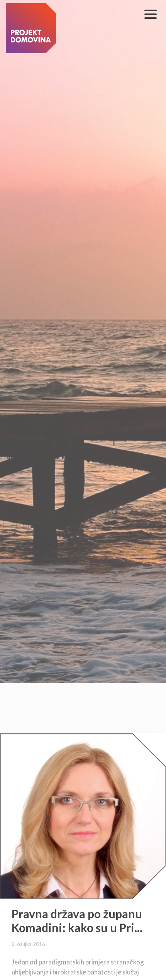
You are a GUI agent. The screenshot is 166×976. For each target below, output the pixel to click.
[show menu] (150, 14)
